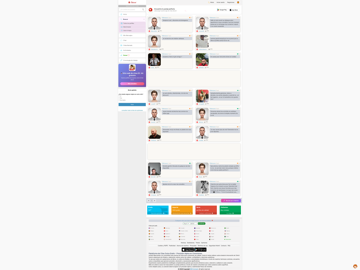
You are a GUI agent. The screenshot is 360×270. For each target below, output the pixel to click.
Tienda (198, 242)
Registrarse (230, 2)
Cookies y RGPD (163, 245)
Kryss (200, 177)
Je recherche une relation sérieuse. (173, 38)
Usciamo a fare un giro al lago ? (172, 56)
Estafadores (190, 242)
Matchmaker (127, 27)
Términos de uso (203, 245)
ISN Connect (194, 269)
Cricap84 (201, 104)
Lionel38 (201, 31)
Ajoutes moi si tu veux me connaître (173, 184)
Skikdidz (201, 67)
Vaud (169, 17)
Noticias (183, 242)
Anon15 (153, 122)
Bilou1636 (154, 31)
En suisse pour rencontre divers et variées (223, 56)
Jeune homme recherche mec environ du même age (175, 112)
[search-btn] (143, 9)
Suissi (133, 2)
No (121, 98)
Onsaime (153, 195)
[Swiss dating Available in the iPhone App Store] (188, 248)
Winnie (201, 122)
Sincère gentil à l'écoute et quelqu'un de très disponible (176, 167)
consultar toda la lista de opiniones (132, 110)
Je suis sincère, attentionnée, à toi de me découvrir (175, 94)
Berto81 (153, 177)
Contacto (223, 245)
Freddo (201, 140)
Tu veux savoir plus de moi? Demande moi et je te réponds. (224, 130)
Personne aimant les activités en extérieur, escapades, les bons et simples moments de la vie (224, 113)
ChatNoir (201, 195)
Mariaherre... (155, 49)
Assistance (355, 266)
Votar (132, 104)
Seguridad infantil (214, 245)
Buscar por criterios (232, 200)
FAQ (229, 245)
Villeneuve (165, 17)
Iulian (152, 67)
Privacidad (193, 245)
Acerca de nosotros (183, 245)
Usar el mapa (127, 30)
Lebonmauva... (203, 49)
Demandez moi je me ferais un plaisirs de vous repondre (177, 130)
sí (120, 96)
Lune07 (153, 104)
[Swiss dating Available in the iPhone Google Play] (200, 248)
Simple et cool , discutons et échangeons (175, 20)
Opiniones (204, 242)
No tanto (123, 100)
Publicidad (172, 245)
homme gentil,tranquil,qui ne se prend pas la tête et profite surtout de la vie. (224, 39)
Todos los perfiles (128, 23)
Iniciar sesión (221, 2)
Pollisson (153, 140)
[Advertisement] (194, 81)
